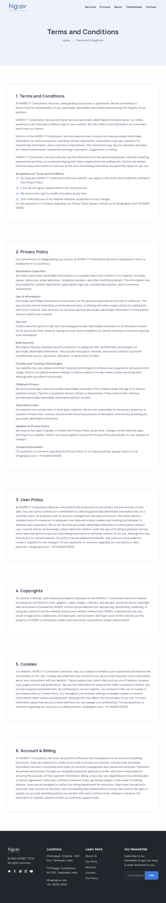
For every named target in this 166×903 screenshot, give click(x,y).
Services (90, 7)
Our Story (91, 861)
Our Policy (91, 878)
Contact (151, 7)
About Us (91, 856)
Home (66, 40)
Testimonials (134, 7)
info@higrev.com (57, 880)
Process (105, 7)
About (118, 7)
